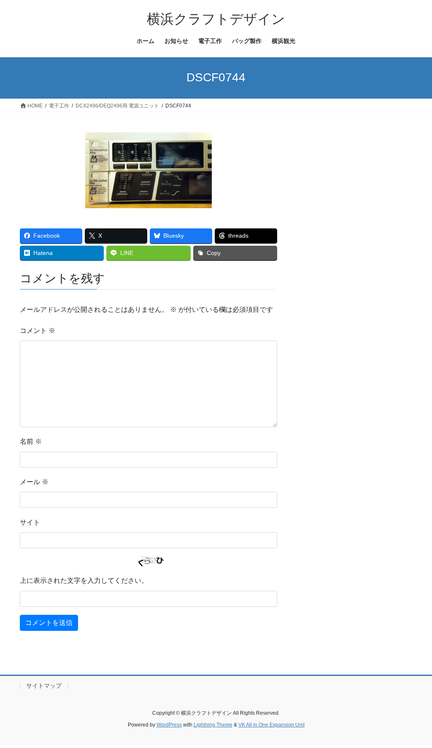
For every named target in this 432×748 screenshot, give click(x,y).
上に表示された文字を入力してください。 (84, 580)
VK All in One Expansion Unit (271, 725)
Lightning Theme (213, 725)
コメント (37, 330)
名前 (31, 441)
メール (34, 481)
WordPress (169, 725)
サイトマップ (44, 685)
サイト (30, 522)
